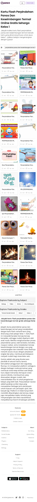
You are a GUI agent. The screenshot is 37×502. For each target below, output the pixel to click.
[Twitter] (16, 497)
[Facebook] (20, 497)
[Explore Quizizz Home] (5, 3)
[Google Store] (24, 478)
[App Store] (13, 478)
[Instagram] (23, 497)
